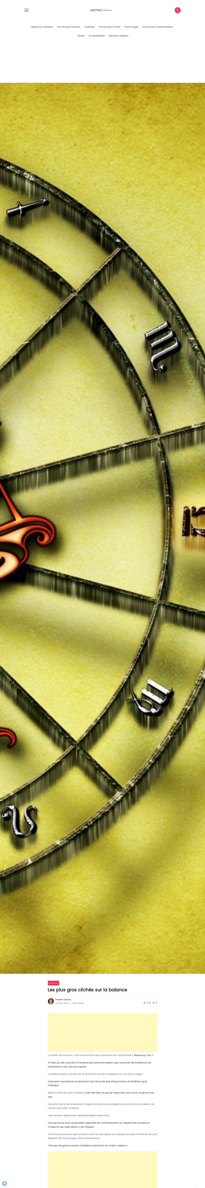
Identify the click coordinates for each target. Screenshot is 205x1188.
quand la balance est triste (93, 1115)
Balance (53, 983)
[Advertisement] (102, 63)
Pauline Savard (63, 999)
